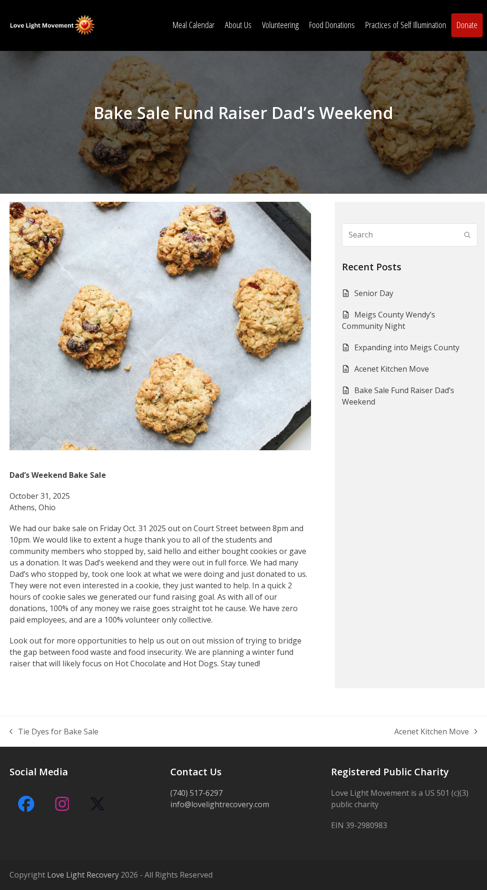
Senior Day (373, 293)
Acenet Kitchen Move (391, 369)
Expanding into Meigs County (406, 347)
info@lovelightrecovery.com (219, 804)
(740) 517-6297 (196, 793)
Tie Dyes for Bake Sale (54, 731)
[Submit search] (467, 234)
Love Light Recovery (83, 875)
